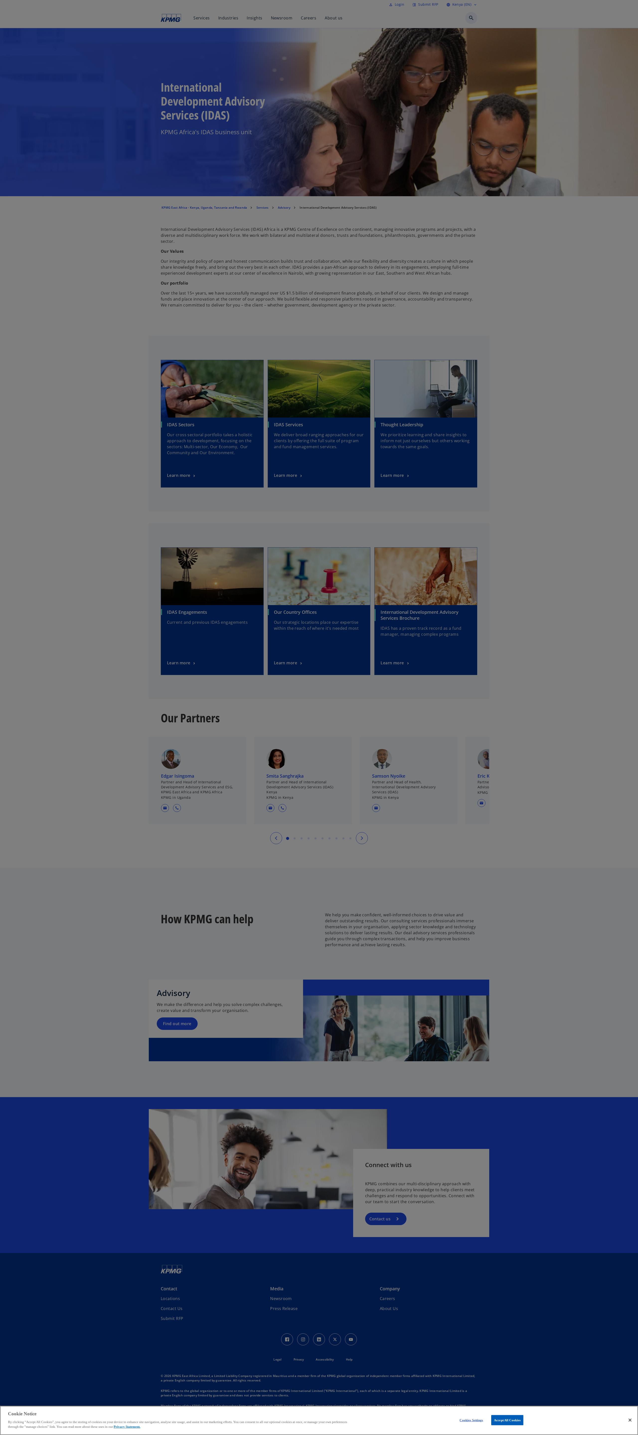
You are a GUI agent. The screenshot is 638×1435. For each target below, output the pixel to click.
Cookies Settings (471, 1420)
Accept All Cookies (507, 1420)
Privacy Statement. (127, 1427)
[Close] (630, 1420)
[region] (319, 1420)
